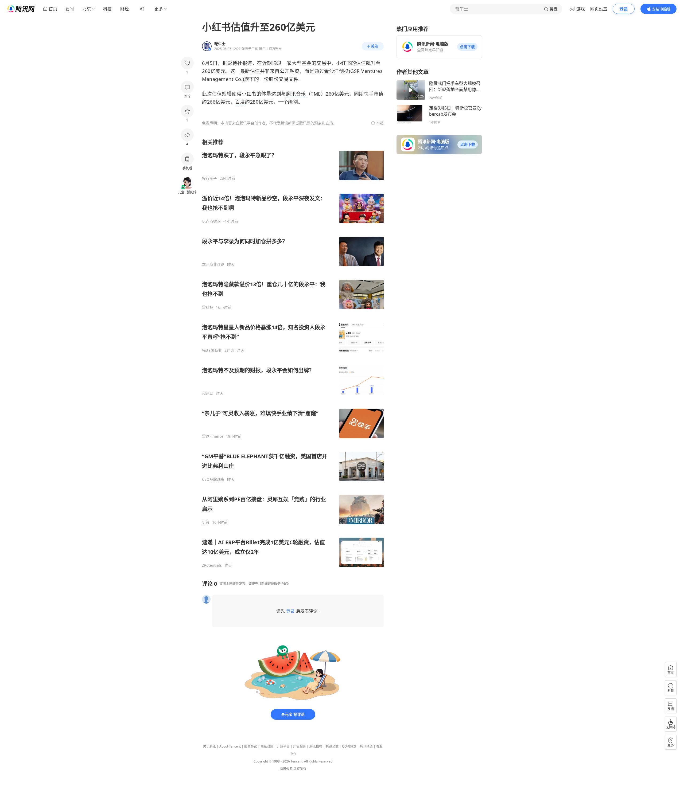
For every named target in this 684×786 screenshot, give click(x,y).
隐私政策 (267, 746)
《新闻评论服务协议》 (274, 583)
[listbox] (293, 353)
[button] (467, 47)
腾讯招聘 (315, 746)
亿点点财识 (211, 221)
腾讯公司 (286, 769)
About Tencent (230, 746)
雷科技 (207, 307)
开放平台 (283, 746)
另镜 (205, 522)
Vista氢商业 (212, 350)
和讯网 (207, 393)
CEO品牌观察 (213, 479)
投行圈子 (209, 178)
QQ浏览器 (349, 746)
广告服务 (299, 746)
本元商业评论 (213, 264)
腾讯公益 (332, 746)
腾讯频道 (366, 746)
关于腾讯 (209, 746)
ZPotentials (212, 565)
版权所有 (299, 769)
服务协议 (250, 746)
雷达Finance (212, 436)
